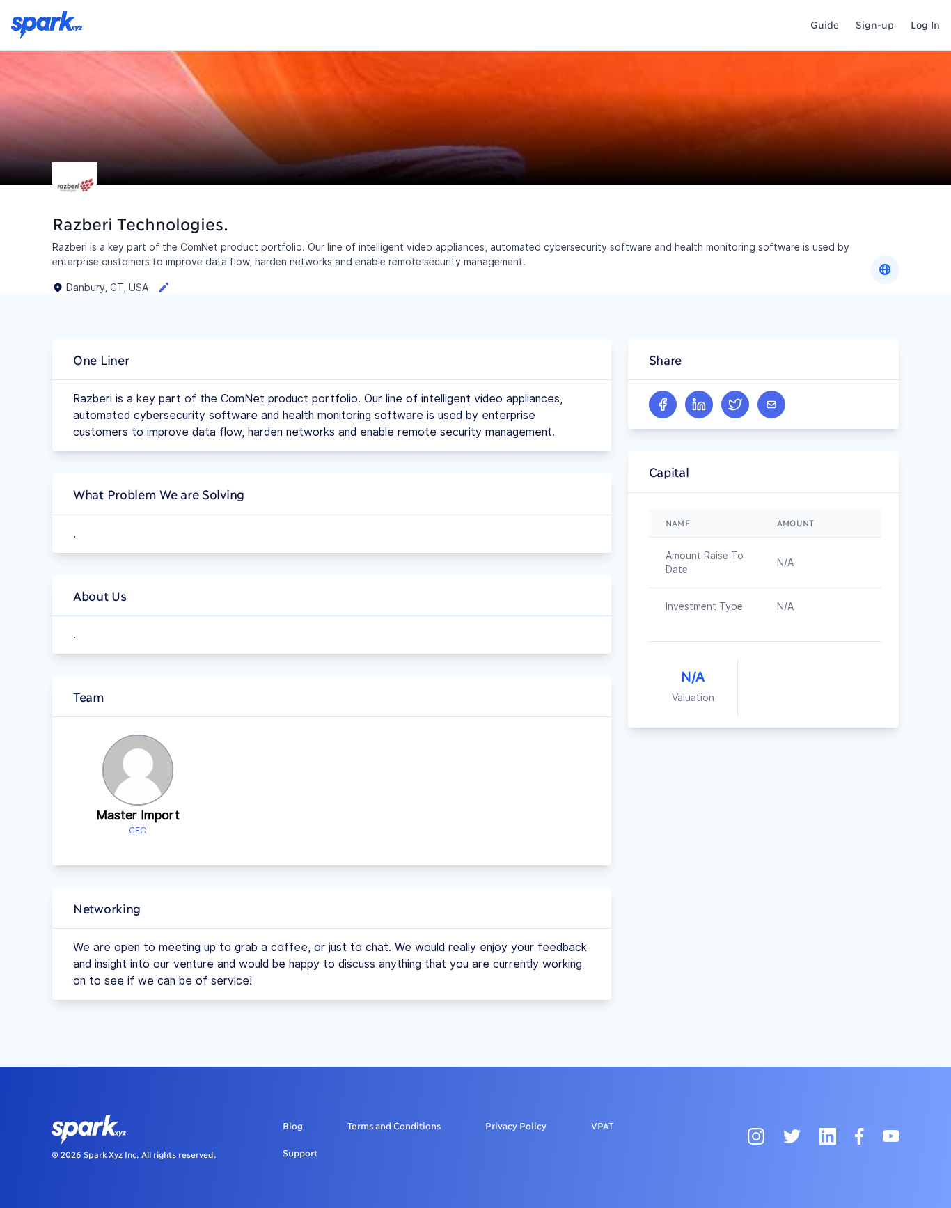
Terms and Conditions (394, 1125)
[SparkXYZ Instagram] (756, 1135)
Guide (824, 24)
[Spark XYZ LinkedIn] (827, 1135)
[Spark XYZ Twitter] (792, 1135)
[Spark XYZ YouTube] (891, 1135)
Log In (925, 24)
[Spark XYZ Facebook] (859, 1135)
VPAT (602, 1125)
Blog (293, 1125)
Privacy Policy (516, 1125)
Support (300, 1152)
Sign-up (875, 24)
